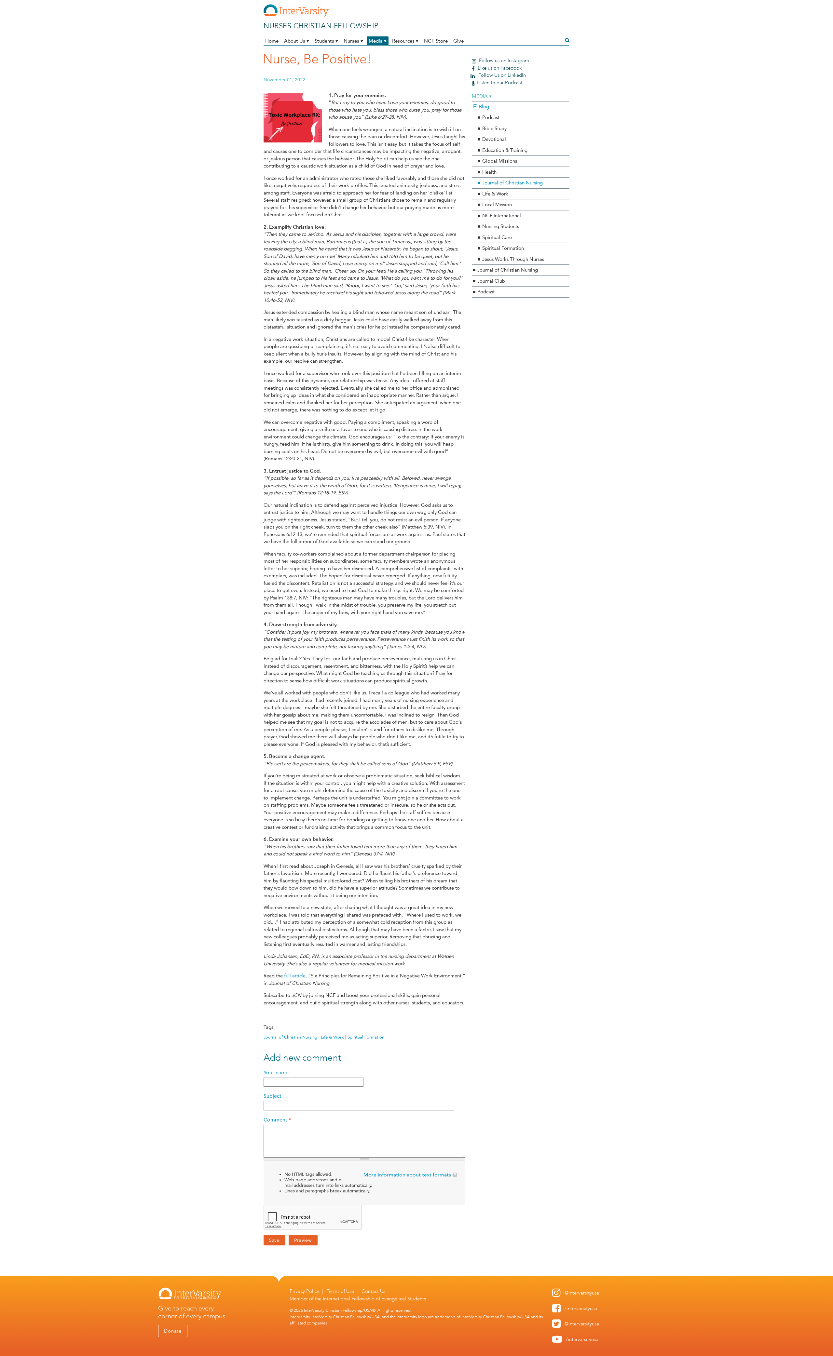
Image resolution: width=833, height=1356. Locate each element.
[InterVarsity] (296, 15)
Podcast (490, 117)
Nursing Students (500, 226)
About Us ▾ (296, 40)
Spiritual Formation (366, 1037)
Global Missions (499, 161)
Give (458, 40)
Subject (272, 1096)
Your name (276, 1072)
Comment (277, 1120)
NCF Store (436, 40)
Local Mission (497, 205)
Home (272, 40)
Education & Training (504, 150)
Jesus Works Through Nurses (513, 259)
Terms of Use (340, 1291)
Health (489, 172)
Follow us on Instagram (503, 60)
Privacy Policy (304, 1291)
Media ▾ (378, 40)
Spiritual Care (497, 237)
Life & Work (332, 1037)
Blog (484, 107)
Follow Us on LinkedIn (501, 75)
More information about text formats (407, 1175)
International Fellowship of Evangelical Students (374, 1299)
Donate (173, 1331)
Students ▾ (326, 40)
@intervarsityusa (582, 1293)
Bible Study (494, 128)
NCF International (501, 216)
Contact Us (373, 1291)
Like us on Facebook (499, 68)
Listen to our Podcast (499, 83)
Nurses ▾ (353, 40)
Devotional (494, 139)
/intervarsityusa (581, 1308)
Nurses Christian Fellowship (321, 25)
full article (295, 976)
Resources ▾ (405, 40)
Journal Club (491, 281)
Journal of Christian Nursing (290, 1037)
